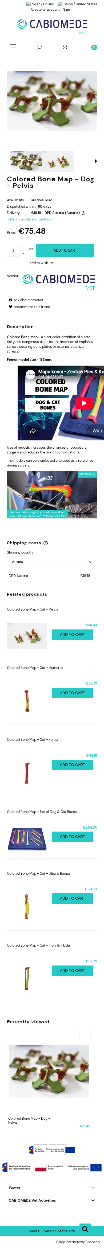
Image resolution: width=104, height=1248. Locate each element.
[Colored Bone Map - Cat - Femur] (29, 773)
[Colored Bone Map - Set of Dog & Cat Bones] (29, 840)
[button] (13, 47)
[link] (52, 1149)
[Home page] (52, 26)
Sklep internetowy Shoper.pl (78, 1242)
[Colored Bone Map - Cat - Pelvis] (29, 636)
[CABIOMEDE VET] (59, 282)
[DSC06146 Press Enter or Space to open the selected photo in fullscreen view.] (52, 101)
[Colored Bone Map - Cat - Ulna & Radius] (29, 907)
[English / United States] (77, 4)
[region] (52, 1149)
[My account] (65, 47)
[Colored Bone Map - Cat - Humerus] (29, 701)
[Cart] (91, 47)
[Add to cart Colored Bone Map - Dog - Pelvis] (85, 1035)
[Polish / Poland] (40, 4)
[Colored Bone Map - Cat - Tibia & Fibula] (29, 979)
